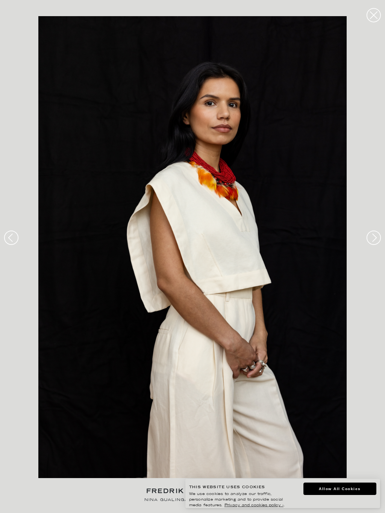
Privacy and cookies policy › (253, 505)
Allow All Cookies (340, 489)
